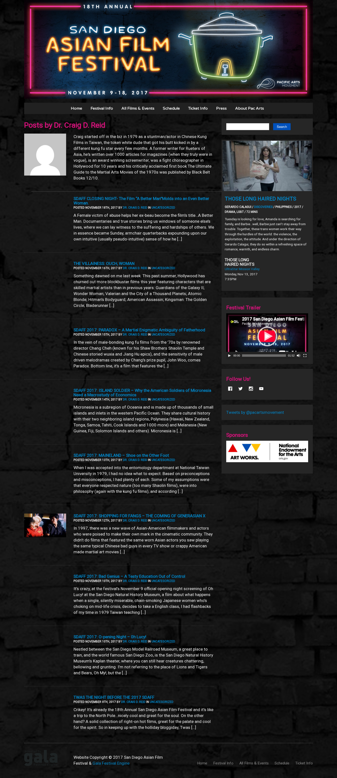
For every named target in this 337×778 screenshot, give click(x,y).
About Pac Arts (249, 108)
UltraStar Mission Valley (242, 269)
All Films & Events (137, 108)
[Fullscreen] (305, 356)
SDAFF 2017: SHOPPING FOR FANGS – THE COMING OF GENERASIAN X (140, 515)
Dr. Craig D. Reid (135, 207)
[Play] (229, 356)
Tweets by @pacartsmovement (255, 412)
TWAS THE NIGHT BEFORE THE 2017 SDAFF (114, 697)
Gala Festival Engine (111, 763)
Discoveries (263, 207)
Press (221, 108)
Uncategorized (163, 207)
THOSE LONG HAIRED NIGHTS (260, 199)
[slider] (264, 355)
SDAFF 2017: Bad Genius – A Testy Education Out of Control (129, 576)
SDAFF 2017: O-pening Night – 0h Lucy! (110, 636)
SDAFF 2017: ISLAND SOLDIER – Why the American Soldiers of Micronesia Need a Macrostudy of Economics (142, 392)
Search (282, 126)
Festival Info (102, 108)
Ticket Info (198, 108)
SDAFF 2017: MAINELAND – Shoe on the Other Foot (121, 455)
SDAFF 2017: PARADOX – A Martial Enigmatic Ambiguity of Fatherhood (139, 329)
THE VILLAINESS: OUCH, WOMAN (104, 263)
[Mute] (298, 356)
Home (76, 108)
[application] (267, 336)
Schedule (171, 108)
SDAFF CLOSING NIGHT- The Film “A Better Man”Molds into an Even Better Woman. (141, 200)
